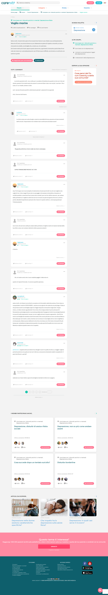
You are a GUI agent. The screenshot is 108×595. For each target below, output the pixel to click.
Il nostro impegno (16, 575)
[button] (20, 8)
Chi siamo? (14, 564)
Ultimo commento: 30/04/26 (65, 438)
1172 (61, 483)
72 (66, 483)
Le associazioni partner (17, 569)
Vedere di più (38, 397)
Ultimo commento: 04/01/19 (65, 474)
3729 (18, 447)
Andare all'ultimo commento (59, 69)
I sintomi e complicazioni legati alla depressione (85, 53)
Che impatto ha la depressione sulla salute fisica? (51, 522)
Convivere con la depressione (84, 48)
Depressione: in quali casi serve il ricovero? (80, 521)
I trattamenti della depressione (85, 57)
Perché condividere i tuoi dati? (19, 565)
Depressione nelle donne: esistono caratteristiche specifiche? (23, 522)
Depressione (79, 30)
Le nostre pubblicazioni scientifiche (20, 574)
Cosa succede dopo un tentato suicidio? (32, 462)
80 (24, 483)
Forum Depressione (32, 12)
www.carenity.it (36, 580)
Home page (14, 12)
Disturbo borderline (66, 462)
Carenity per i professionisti (42, 574)
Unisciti (90, 3)
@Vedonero (16, 349)
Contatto (38, 572)
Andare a (44, 392)
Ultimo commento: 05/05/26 (22, 474)
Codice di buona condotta (42, 567)
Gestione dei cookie (40, 571)
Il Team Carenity (16, 567)
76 (67, 447)
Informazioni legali (40, 568)
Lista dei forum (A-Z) (62, 568)
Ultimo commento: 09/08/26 (22, 438)
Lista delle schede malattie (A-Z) (65, 569)
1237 (61, 447)
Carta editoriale (39, 565)
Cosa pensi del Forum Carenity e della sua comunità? (84, 75)
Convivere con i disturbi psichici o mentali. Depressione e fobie (59, 12)
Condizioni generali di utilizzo (43, 569)
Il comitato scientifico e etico (19, 572)
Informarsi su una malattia (63, 567)
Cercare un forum (61, 565)
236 (24, 447)
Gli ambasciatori (16, 568)
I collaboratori (15, 571)
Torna (13, 17)
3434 (18, 483)
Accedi (99, 3)
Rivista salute (60, 564)
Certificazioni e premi (41, 564)
